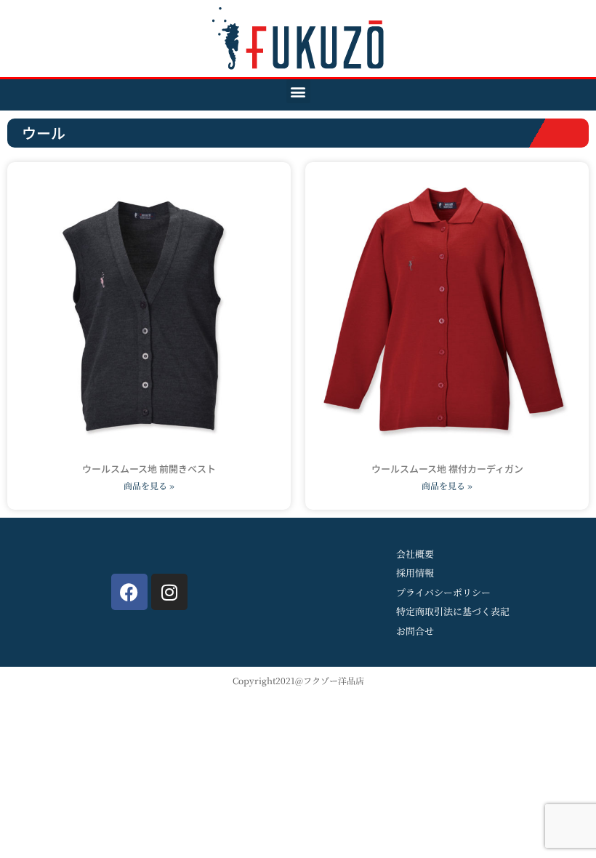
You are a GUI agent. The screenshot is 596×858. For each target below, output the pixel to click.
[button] (298, 91)
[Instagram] (169, 592)
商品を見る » (149, 485)
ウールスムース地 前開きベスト (149, 469)
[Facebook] (129, 592)
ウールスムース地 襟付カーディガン (447, 469)
